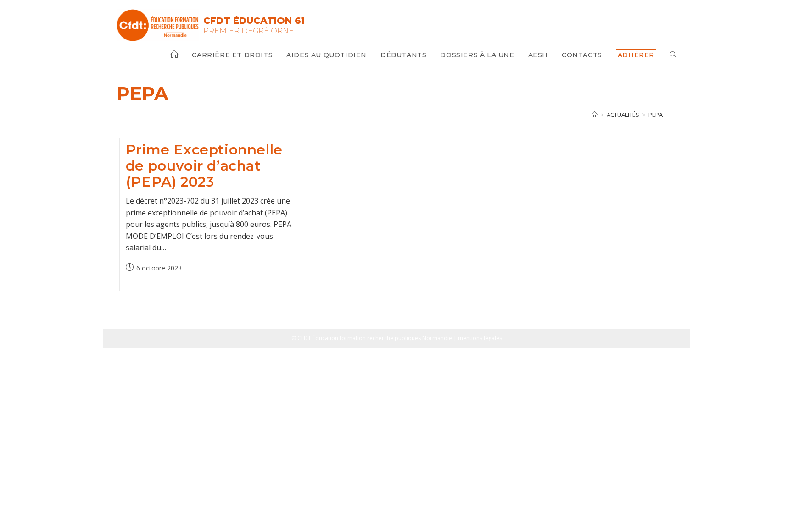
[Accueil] (595, 114)
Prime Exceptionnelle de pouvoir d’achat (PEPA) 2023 (204, 165)
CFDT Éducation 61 (254, 20)
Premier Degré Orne (248, 31)
